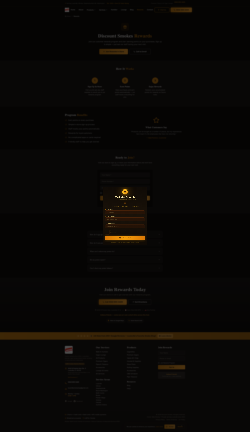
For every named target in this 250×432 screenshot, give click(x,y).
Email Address (111, 223)
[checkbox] (107, 232)
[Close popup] (143, 190)
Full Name (109, 209)
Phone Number (111, 216)
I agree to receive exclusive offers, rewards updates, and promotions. (124, 231)
